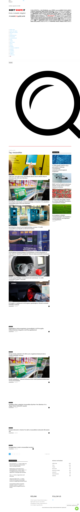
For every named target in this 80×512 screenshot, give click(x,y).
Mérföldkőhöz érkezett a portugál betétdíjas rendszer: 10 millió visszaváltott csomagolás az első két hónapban (26, 228)
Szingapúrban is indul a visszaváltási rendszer (21, 447)
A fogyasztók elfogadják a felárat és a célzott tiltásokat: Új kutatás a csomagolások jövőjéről (61, 201)
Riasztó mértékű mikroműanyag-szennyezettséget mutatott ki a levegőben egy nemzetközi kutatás (18, 480)
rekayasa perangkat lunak (14, 478)
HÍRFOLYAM (10, 174)
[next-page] (19, 454)
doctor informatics (12, 463)
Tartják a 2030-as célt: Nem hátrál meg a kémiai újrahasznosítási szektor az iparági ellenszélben (18, 465)
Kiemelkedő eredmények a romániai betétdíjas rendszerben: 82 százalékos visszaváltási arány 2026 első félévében (29, 202)
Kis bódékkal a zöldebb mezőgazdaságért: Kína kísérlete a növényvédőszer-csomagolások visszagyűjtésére (61, 217)
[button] (77, 508)
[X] (23, 0)
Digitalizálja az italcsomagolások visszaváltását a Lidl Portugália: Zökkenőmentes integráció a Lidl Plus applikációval (26, 329)
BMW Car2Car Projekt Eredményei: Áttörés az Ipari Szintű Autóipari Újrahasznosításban (61, 185)
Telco (10, 474)
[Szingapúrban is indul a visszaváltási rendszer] (21, 439)
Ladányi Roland (11, 179)
